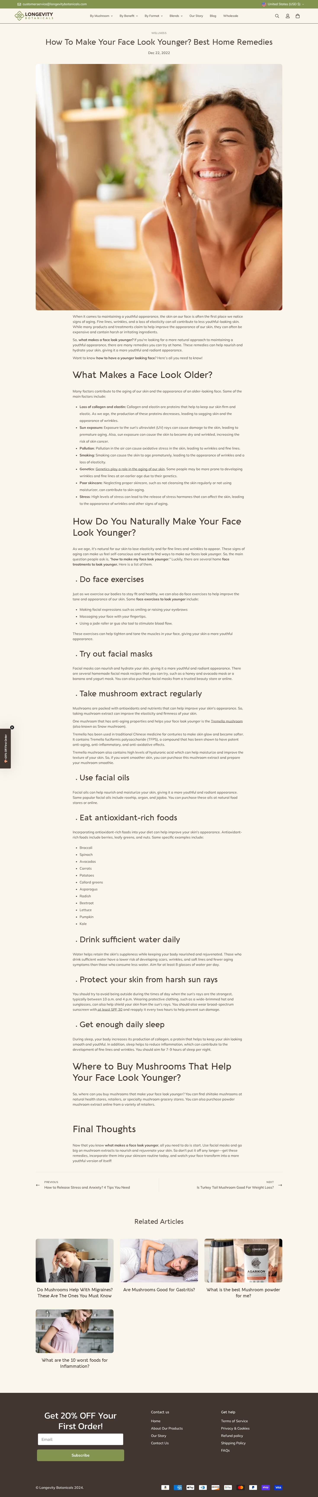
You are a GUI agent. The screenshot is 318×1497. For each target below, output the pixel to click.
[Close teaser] (12, 727)
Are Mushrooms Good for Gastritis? (159, 1289)
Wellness (159, 33)
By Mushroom (99, 16)
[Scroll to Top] (310, 1473)
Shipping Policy (233, 1443)
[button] (5, 748)
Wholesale (230, 16)
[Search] (277, 16)
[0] (298, 16)
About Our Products (167, 1428)
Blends (174, 16)
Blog (213, 16)
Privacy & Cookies (235, 1428)
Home (156, 1421)
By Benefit (127, 16)
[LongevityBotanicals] (33, 16)
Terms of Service (234, 1421)
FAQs (225, 1450)
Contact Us (160, 1443)
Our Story (196, 16)
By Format (152, 16)
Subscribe (81, 1455)
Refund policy (232, 1435)
